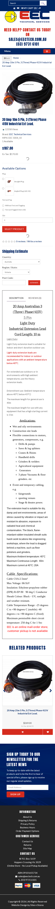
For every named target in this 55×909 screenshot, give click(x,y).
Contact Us (27, 841)
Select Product (14, 229)
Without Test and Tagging (15, 205)
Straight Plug (19, 181)
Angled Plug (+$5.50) (22, 191)
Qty (3, 215)
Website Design (19, 905)
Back (8, 58)
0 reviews (21, 241)
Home (16, 57)
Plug (4, 174)
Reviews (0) (34, 298)
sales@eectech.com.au (27, 39)
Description (16, 298)
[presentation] (4, 691)
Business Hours (27, 827)
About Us (27, 817)
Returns (27, 845)
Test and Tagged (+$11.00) (15, 210)
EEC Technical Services (20, 134)
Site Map (27, 848)
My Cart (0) (30, 8)
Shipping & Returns (27, 820)
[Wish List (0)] (18, 8)
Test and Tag (7, 200)
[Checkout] (40, 8)
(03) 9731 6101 (27, 44)
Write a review (34, 241)
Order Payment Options (27, 831)
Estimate (34, 283)
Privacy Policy (28, 824)
